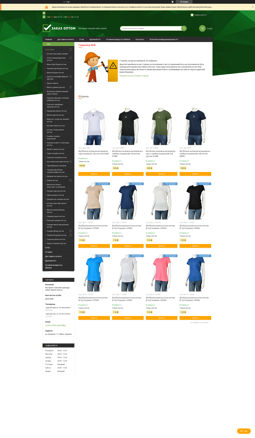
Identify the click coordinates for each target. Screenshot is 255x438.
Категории (49, 49)
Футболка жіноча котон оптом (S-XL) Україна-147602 (194, 227)
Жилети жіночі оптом (55, 149)
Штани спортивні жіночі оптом (56, 204)
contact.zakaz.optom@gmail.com (57, 325)
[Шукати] (184, 28)
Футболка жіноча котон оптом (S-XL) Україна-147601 (126, 299)
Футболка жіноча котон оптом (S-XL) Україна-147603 (126, 227)
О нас (81, 39)
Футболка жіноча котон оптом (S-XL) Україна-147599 (92, 299)
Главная (48, 39)
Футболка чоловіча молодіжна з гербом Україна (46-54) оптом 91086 (127, 153)
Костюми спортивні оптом (58, 161)
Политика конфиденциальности (164, 39)
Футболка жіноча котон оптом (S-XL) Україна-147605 (194, 299)
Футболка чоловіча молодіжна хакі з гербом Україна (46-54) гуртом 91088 (160, 153)
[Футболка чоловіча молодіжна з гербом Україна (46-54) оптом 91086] (128, 126)
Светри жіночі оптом (55, 195)
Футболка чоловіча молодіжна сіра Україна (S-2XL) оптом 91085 (93, 152)
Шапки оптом (52, 180)
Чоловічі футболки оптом (57, 68)
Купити (94, 174)
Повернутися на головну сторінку (134, 76)
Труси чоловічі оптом (55, 153)
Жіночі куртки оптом (55, 115)
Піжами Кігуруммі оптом (57, 235)
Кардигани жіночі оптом (57, 111)
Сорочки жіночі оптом (56, 239)
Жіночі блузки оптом (55, 72)
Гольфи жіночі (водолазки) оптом (58, 226)
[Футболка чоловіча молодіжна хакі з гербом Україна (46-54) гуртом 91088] (161, 126)
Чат (246, 431)
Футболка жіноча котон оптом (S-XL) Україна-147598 (92, 227)
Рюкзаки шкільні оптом (56, 220)
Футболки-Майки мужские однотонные (57, 92)
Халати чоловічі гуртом (56, 243)
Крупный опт (95, 39)
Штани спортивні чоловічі (57, 54)
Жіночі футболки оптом (56, 64)
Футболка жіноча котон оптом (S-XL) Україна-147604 (160, 227)
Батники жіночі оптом (56, 126)
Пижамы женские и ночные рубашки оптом (58, 99)
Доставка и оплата (65, 39)
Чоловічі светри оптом (56, 191)
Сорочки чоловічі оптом (57, 157)
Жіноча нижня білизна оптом (56, 211)
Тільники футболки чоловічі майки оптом (56, 171)
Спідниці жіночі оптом (56, 216)
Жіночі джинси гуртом (56, 87)
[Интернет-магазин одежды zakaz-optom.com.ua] (59, 28)
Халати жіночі (52, 83)
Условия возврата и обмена (118, 39)
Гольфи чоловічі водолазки (53, 137)
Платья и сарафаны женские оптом (55, 105)
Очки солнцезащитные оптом (56, 59)
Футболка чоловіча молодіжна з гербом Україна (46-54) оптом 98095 (195, 153)
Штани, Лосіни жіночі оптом (55, 131)
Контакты (140, 39)
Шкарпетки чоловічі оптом (58, 199)
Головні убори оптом (55, 231)
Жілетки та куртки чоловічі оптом (58, 120)
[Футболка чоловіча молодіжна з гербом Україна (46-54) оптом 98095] (195, 126)
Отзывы (48, 252)
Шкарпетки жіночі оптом (57, 176)
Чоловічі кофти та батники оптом (58, 144)
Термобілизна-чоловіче (56, 166)
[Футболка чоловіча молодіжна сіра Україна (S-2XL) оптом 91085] (94, 126)
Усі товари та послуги (199, 322)
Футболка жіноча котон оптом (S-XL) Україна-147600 (160, 299)
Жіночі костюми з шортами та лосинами (56, 186)
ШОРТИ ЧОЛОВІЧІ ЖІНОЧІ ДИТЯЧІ (57, 78)
